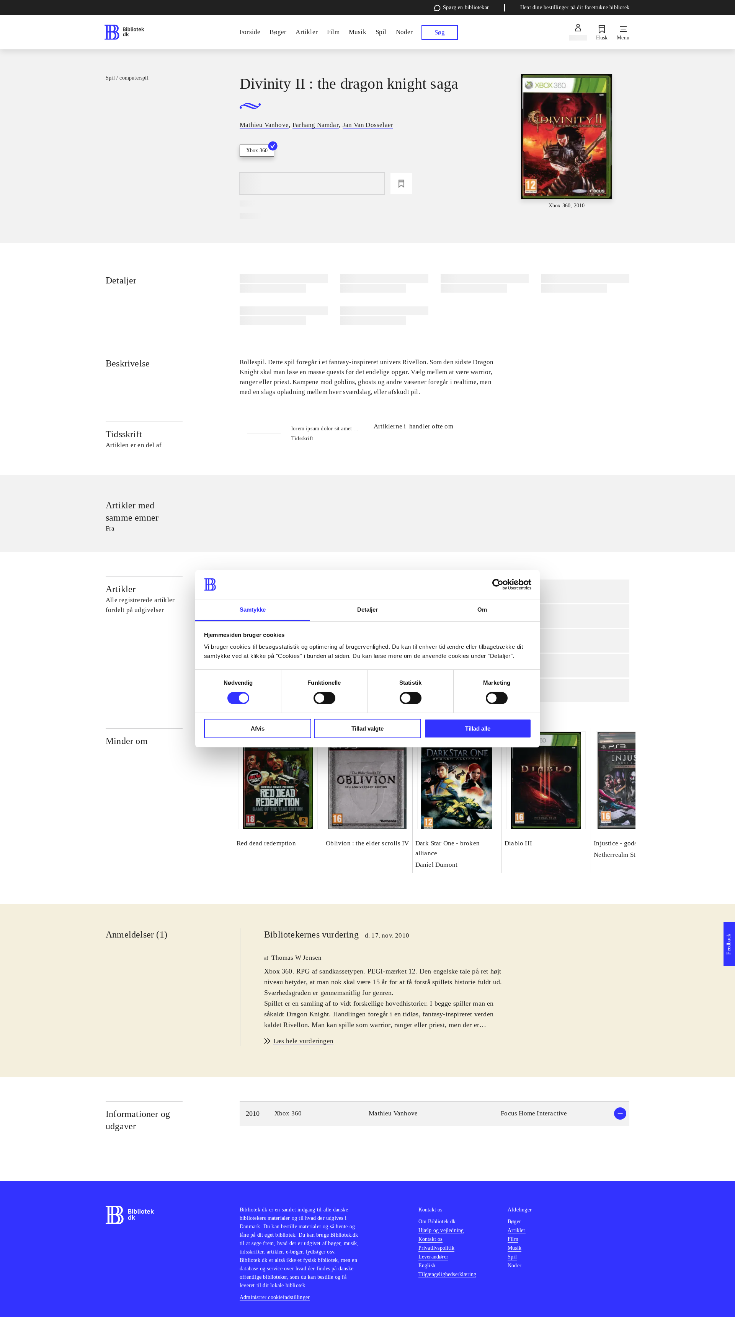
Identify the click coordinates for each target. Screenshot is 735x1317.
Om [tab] (482, 609)
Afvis (258, 728)
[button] (434, 1113)
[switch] (324, 698)
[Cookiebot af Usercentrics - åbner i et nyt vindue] (497, 584)
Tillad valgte (367, 728)
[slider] (566, 142)
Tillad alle (477, 728)
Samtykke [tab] (253, 609)
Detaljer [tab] (367, 609)
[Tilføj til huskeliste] (401, 183)
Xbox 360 (257, 150)
